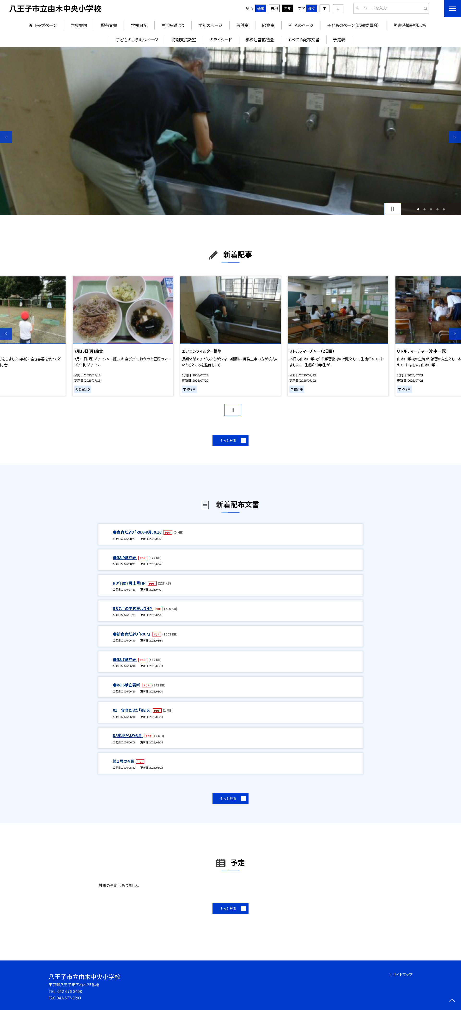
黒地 (287, 8)
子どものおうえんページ (137, 40)
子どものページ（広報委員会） (353, 25)
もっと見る (228, 440)
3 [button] (431, 209)
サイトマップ (402, 974)
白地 (274, 8)
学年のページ (210, 25)
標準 (311, 8)
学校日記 (139, 25)
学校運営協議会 (259, 40)
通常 (260, 8)
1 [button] (418, 209)
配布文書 (109, 25)
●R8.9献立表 (125, 557)
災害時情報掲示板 (410, 25)
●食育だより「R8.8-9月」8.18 (137, 532)
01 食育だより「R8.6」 (132, 710)
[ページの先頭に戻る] (452, 1001)
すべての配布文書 (303, 40)
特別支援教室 (184, 40)
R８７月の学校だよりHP (133, 608)
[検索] (424, 7)
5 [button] (444, 209)
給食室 (268, 25)
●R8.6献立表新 (127, 685)
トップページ (46, 25)
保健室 (242, 25)
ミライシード (221, 40)
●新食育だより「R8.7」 (132, 634)
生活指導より (172, 25)
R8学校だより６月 (128, 735)
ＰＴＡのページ (301, 25)
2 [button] (425, 209)
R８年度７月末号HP (129, 583)
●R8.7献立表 (125, 659)
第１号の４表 (124, 761)
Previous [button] (6, 137)
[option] (230, 131)
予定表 (339, 40)
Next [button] (455, 137)
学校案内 (79, 25)
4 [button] (437, 209)
